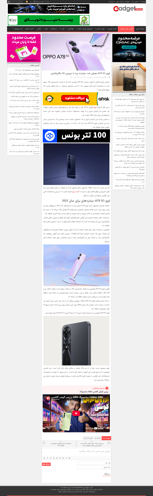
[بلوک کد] (66, 458)
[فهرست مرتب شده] (56, 458)
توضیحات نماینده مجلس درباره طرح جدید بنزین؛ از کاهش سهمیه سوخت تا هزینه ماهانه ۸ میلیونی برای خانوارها (130, 120)
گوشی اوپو (97, 438)
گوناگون (71, 29)
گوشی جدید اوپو (88, 438)
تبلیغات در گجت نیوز (122, 2)
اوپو (95, 107)
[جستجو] (9, 1)
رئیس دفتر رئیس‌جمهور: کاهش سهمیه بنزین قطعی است (128, 151)
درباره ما (143, 2)
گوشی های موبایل (126, 29)
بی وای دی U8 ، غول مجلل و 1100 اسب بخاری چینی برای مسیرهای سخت (91, 444)
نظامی (39, 29)
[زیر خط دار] (50, 458)
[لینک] (69, 458)
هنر (46, 29)
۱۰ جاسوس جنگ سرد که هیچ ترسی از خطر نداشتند (25, 96)
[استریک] (53, 458)
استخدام (111, 2)
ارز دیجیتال (18, 29)
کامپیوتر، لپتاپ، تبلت (85, 29)
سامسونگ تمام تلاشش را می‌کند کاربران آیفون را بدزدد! (24, 113)
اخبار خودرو (112, 29)
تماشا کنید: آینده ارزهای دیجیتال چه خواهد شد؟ (61, 444)
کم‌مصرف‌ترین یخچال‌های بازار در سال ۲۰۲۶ (27, 70)
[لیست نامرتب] (60, 458)
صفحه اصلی (140, 29)
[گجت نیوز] (128, 12)
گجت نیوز (75, 191)
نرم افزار (54, 29)
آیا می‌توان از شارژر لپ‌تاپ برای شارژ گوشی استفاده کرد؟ (23, 93)
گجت (62, 29)
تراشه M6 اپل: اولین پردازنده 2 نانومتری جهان (26, 129)
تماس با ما (135, 2)
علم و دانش (100, 29)
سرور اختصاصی (78, 492)
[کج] (47, 458)
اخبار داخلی (29, 29)
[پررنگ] (44, 458)
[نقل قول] (63, 458)
